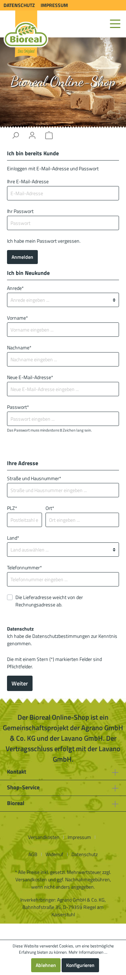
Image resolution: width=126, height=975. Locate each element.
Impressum (54, 5)
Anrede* (15, 288)
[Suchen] (15, 135)
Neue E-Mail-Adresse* (30, 377)
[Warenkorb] (49, 135)
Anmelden (22, 257)
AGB (32, 854)
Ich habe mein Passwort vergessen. (43, 240)
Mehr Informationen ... (88, 952)
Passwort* (18, 407)
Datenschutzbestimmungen (61, 636)
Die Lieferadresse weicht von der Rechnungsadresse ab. (49, 600)
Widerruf (54, 854)
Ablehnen (46, 965)
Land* (13, 537)
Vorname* (17, 317)
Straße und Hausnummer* (34, 478)
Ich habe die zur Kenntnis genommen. (62, 636)
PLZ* (12, 508)
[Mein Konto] (32, 135)
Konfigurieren (80, 965)
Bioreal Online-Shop (62, 81)
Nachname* (19, 347)
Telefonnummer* (24, 567)
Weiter (20, 683)
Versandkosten (43, 837)
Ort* (50, 508)
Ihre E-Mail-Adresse (28, 181)
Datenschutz (19, 5)
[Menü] (115, 23)
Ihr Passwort (20, 211)
